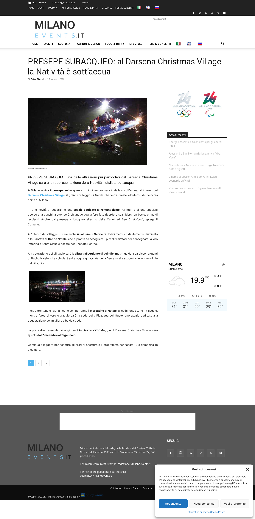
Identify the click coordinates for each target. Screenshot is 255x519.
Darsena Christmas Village (46, 195)
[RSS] (206, 13)
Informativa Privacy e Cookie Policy (206, 512)
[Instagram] (200, 13)
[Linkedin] (57, 87)
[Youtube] (224, 13)
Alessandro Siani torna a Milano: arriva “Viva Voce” (194, 155)
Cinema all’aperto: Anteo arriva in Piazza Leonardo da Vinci (193, 178)
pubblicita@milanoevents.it (96, 475)
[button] (247, 469)
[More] (75, 87)
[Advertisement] (159, 29)
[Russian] (157, 7)
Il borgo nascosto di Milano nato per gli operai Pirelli (195, 144)
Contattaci (148, 488)
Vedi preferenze (235, 503)
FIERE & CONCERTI (124, 7)
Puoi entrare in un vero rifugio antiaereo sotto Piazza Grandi (195, 190)
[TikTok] (212, 13)
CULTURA (52, 7)
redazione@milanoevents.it (134, 464)
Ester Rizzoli (37, 79)
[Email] (66, 87)
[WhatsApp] (48, 87)
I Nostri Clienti (131, 488)
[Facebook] (193, 13)
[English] (148, 7)
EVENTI (41, 7)
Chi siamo (115, 488)
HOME (31, 7)
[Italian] (139, 7)
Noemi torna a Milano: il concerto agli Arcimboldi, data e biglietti (197, 167)
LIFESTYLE (107, 7)
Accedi (85, 2)
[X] (218, 13)
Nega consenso (204, 503)
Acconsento (173, 503)
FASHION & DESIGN (70, 7)
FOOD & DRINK (90, 7)
